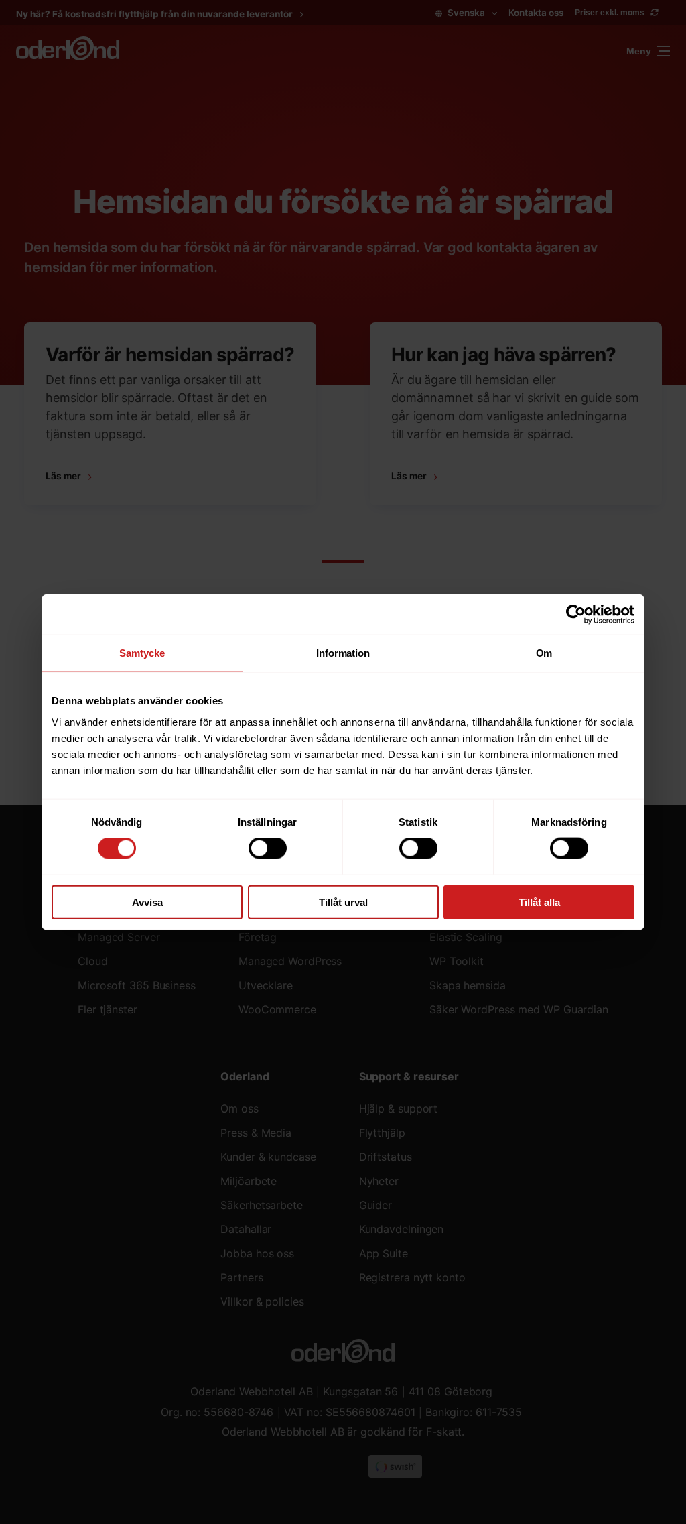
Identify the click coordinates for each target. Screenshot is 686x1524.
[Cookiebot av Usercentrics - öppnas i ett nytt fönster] (575, 615)
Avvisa (147, 901)
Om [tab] (544, 653)
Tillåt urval (343, 901)
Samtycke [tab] (141, 653)
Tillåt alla (539, 901)
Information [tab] (343, 653)
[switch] (268, 848)
